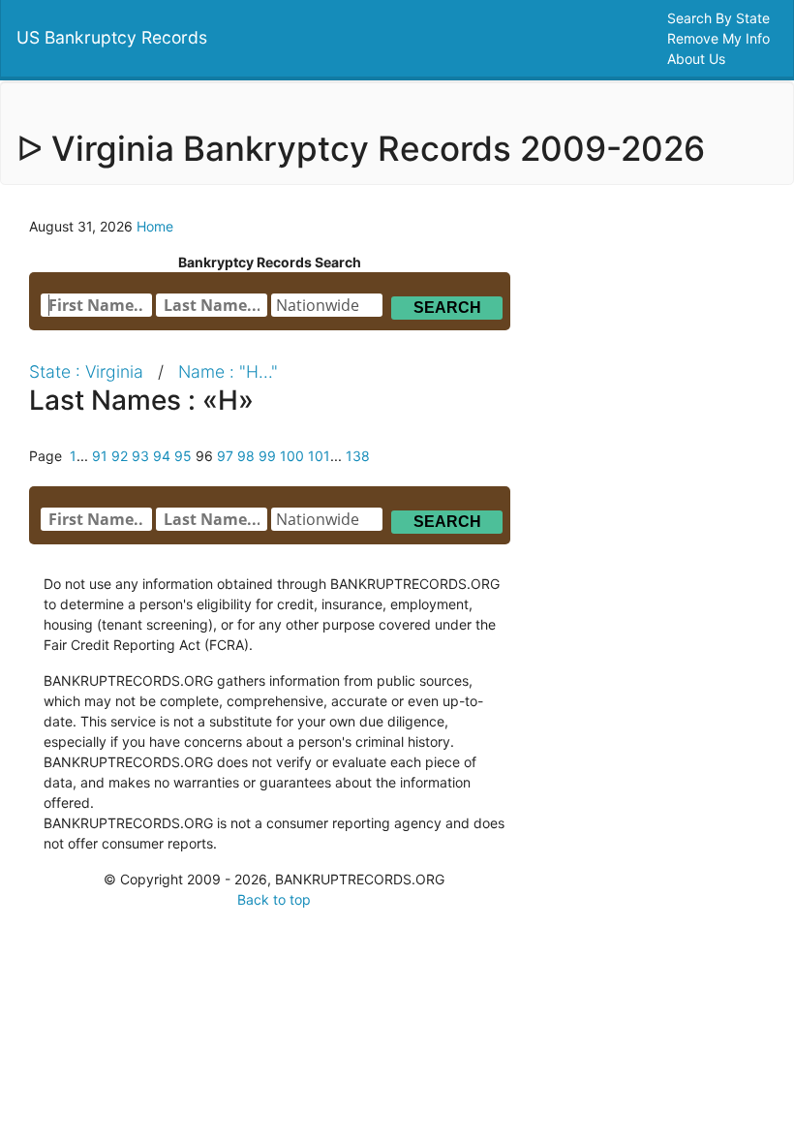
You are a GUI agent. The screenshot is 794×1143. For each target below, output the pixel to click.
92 (119, 456)
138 (358, 456)
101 (319, 456)
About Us (698, 58)
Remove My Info (720, 38)
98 (246, 456)
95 (183, 456)
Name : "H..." (228, 371)
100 (292, 456)
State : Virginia (86, 371)
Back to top (274, 899)
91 (99, 456)
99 (267, 456)
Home (155, 226)
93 (140, 456)
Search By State (720, 18)
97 (225, 456)
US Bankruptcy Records (111, 37)
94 (161, 456)
